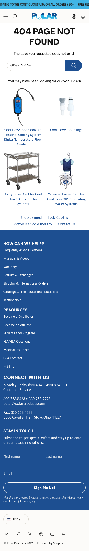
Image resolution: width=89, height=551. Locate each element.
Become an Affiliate (17, 325)
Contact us (66, 224)
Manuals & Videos (16, 258)
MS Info (8, 366)
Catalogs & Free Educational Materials (30, 292)
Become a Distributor (18, 316)
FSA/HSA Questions (16, 341)
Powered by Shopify (50, 543)
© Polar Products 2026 (18, 543)
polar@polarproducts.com (24, 403)
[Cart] (82, 17)
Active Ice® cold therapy (33, 224)
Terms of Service (18, 501)
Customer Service (17, 389)
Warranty (10, 267)
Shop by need (31, 217)
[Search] (73, 65)
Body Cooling (58, 217)
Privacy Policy (75, 497)
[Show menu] (5, 17)
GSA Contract (12, 358)
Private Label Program (19, 333)
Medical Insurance (16, 350)
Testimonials (12, 300)
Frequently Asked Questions (22, 250)
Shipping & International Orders (25, 283)
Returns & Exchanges (18, 275)
